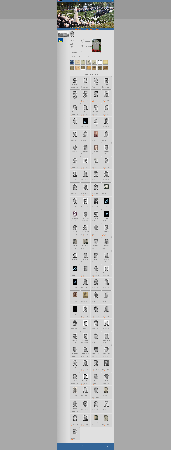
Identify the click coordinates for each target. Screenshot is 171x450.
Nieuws (86, 29)
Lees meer (82, 101)
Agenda (82, 448)
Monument (62, 447)
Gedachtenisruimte (63, 448)
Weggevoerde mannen (79, 29)
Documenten (83, 447)
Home (72, 29)
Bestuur (61, 446)
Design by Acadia (105, 449)
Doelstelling (62, 445)
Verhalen (91, 29)
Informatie (97, 29)
